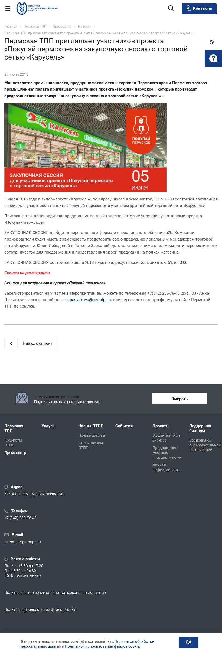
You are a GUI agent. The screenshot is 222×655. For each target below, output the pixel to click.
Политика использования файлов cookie (40, 609)
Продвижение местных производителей (166, 453)
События (124, 425)
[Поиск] (171, 9)
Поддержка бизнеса (200, 428)
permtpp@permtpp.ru (22, 542)
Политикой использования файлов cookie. (102, 646)
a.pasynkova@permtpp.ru (89, 299)
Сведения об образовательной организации (205, 445)
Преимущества (91, 435)
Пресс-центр (15, 452)
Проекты (160, 425)
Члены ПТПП (91, 425)
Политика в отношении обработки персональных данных (55, 592)
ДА (188, 642)
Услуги (48, 425)
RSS (212, 42)
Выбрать (179, 398)
